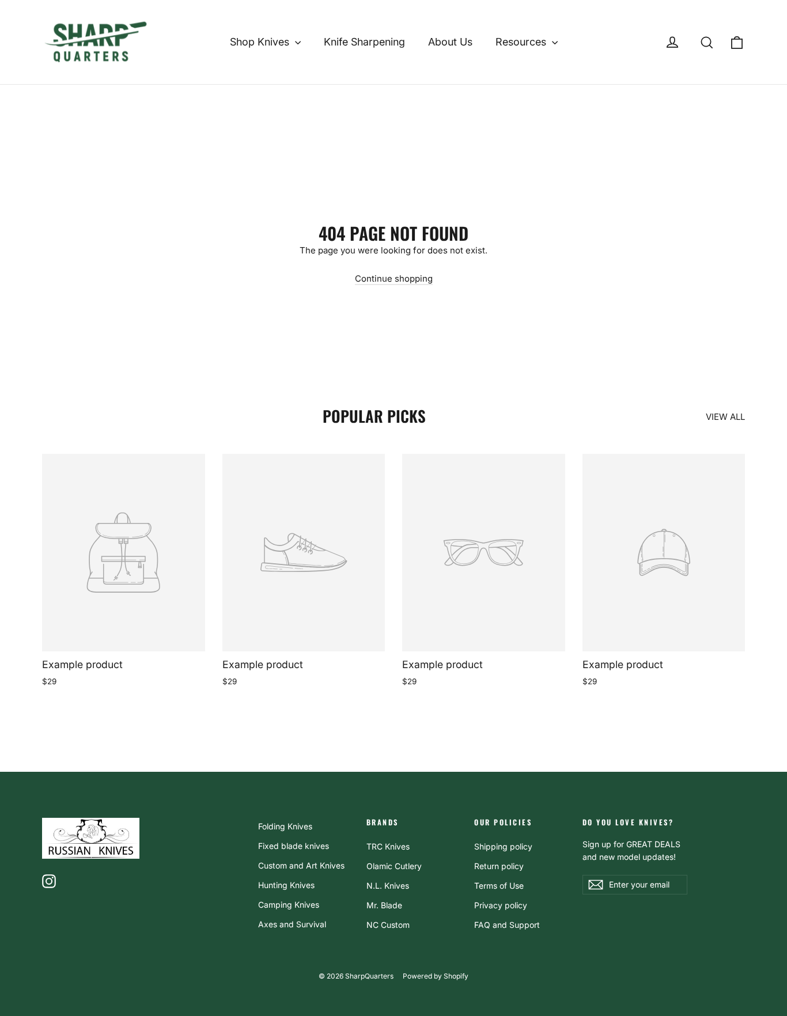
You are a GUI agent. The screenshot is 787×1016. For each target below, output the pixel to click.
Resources (522, 42)
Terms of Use (499, 885)
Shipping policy (503, 846)
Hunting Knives (286, 885)
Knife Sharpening (364, 42)
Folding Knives (285, 826)
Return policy (499, 866)
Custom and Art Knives (301, 865)
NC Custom (388, 925)
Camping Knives (288, 904)
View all (725, 416)
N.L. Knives (387, 885)
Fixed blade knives (293, 846)
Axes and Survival (292, 924)
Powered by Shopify (435, 976)
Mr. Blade (384, 905)
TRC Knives (388, 846)
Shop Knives (261, 42)
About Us (450, 42)
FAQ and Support (507, 925)
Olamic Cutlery (394, 866)
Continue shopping (394, 278)
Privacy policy (500, 905)
